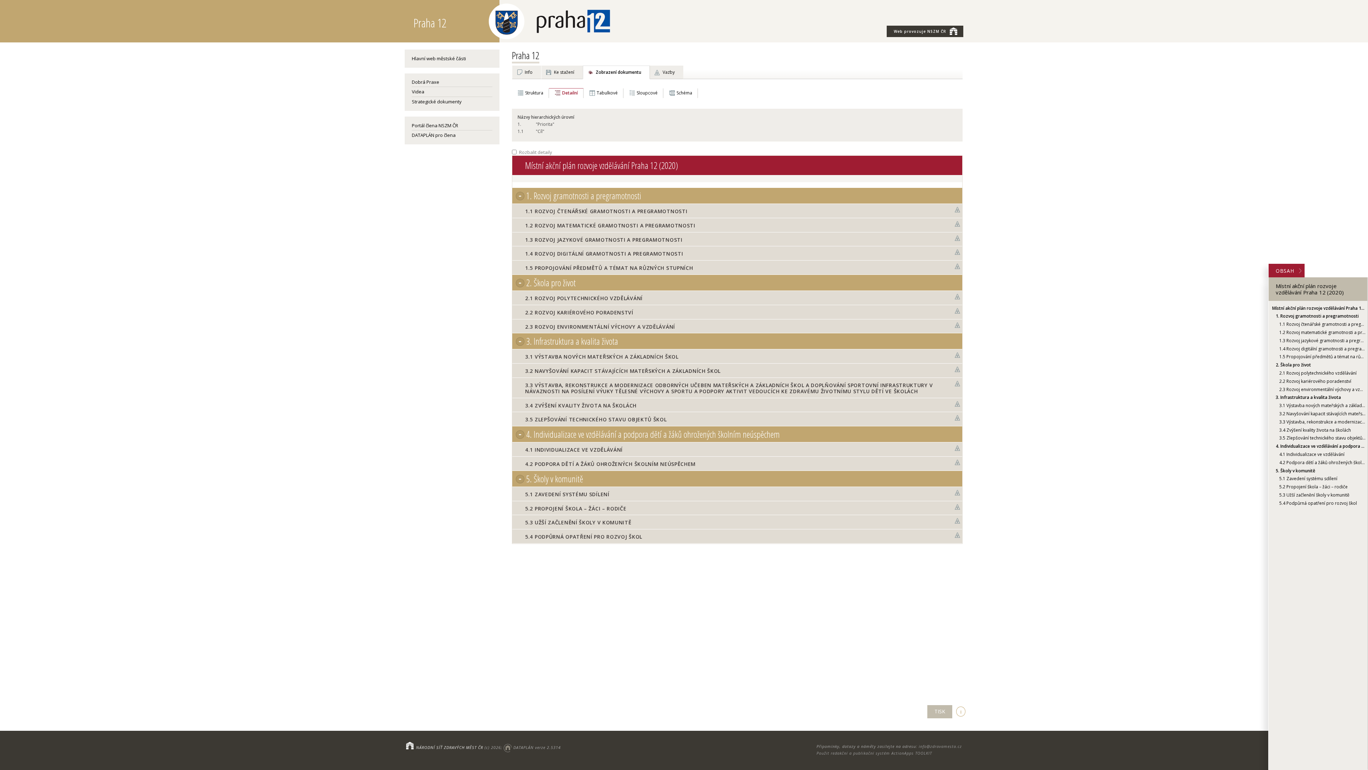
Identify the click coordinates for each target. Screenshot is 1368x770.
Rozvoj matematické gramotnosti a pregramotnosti (1322, 332)
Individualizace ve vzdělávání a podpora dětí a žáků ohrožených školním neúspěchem (1321, 446)
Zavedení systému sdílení (1308, 479)
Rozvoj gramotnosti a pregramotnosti (1317, 316)
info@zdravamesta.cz (940, 746)
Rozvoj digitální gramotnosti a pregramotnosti (1322, 349)
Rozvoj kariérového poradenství (1315, 381)
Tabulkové (607, 93)
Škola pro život (1293, 365)
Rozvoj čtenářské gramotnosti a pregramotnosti (1322, 324)
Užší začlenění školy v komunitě (1314, 495)
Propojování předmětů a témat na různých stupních (1322, 357)
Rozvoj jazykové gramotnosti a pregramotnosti (1322, 341)
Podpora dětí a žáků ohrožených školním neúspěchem (1322, 463)
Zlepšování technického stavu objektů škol (1322, 438)
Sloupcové (647, 93)
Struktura (534, 93)
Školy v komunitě (1295, 471)
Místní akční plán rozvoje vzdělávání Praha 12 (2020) (1319, 308)
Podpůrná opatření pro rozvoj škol (1318, 503)
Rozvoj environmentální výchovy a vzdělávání (1322, 389)
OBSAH (1285, 270)
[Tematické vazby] (957, 210)
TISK (939, 711)
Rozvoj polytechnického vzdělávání (1318, 373)
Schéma (684, 93)
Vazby (669, 72)
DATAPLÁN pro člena (434, 135)
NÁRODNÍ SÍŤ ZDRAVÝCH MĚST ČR (449, 747)
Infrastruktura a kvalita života (1308, 397)
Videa (418, 91)
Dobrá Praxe (425, 82)
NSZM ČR (920, 31)
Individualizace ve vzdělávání (1311, 454)
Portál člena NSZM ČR (435, 125)
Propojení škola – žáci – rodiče (1313, 487)
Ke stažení (564, 72)
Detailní (570, 93)
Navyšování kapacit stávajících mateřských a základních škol (1322, 414)
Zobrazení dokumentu (618, 72)
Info (529, 72)
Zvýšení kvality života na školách (1315, 430)
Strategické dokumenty (437, 101)
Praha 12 (525, 55)
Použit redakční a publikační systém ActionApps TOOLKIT (874, 753)
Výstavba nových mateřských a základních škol (1322, 405)
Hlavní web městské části (439, 58)
